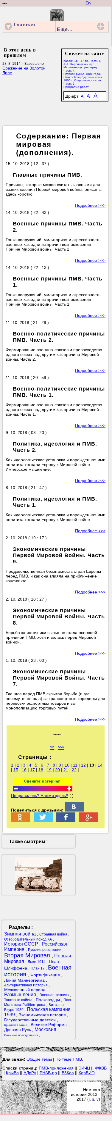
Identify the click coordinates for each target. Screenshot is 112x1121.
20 (57, 769)
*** (52, 747)
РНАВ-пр (48, 1072)
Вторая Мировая (28, 955)
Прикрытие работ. (76, 86)
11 (75, 765)
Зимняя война (20, 933)
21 (65, 769)
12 (83, 765)
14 (100, 765)
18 (40, 769)
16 (24, 769)
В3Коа (68, 1072)
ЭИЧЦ (84, 1068)
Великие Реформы (50, 1024)
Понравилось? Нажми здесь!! (39, 795)
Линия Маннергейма (25, 980)
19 (49, 769)
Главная (24, 24)
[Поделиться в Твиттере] (43, 820)
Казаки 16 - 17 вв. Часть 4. (82, 60)
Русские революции (45, 950)
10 (67, 765)
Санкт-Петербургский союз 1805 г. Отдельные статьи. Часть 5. (82, 80)
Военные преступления (21, 1035)
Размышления (20, 994)
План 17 (38, 968)
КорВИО (87, 1072)
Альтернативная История (26, 985)
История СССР (21, 943)
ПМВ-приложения (56, 1068)
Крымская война (16, 1025)
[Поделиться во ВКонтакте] (74, 810)
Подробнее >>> (90, 205)
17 (32, 769)
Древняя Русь (18, 1029)
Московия (46, 1029)
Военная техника (55, 995)
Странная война (53, 934)
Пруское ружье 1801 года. (82, 73)
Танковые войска (18, 1000)
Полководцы (48, 999)
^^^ (61, 747)
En (88, 3)
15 (15, 769)
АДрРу (30, 1072)
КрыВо (12, 1072)
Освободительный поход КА (28, 939)
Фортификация (45, 974)
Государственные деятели (30, 1019)
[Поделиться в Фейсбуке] (65, 820)
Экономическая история (42, 1014)
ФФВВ (101, 1068)
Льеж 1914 (37, 962)
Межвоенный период (25, 989)
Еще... (64, 29)
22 (74, 769)
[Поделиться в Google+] (88, 820)
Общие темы (39, 1059)
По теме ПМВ (68, 1059)
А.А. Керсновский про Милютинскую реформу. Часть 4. (80, 67)
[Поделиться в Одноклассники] (20, 820)
